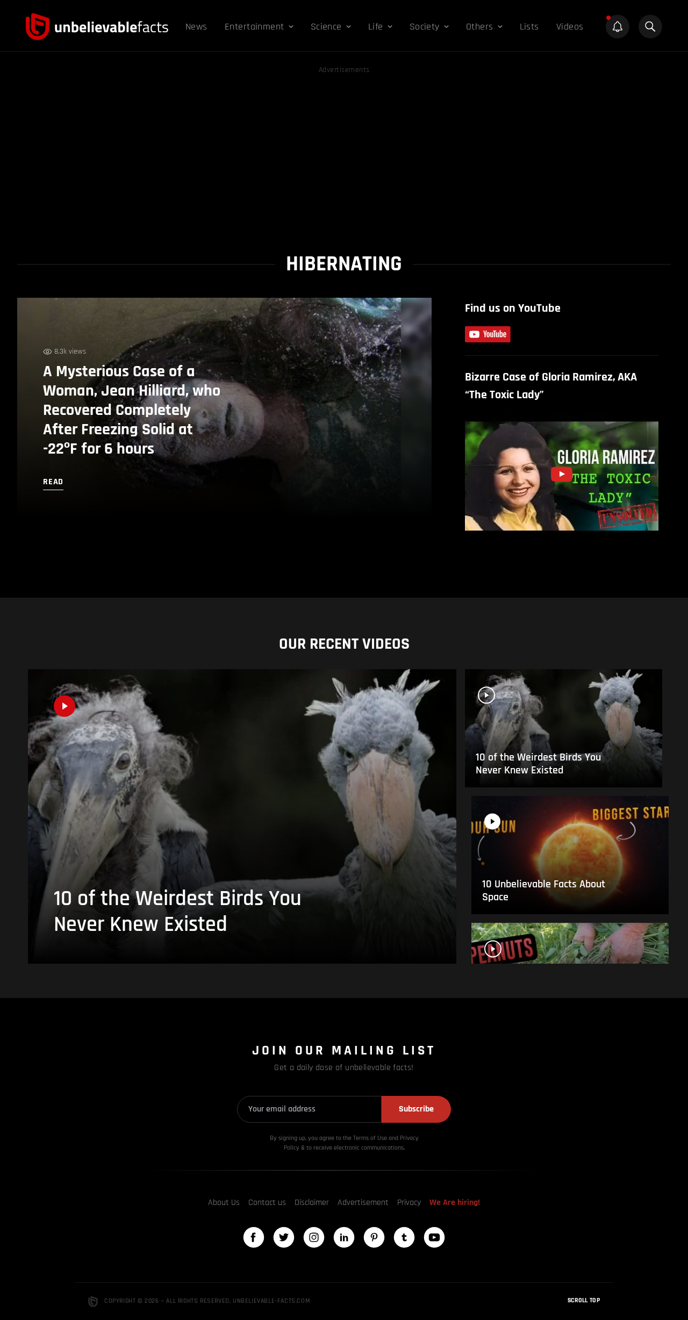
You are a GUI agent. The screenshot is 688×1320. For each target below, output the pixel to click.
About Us (224, 1202)
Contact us (267, 1202)
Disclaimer (312, 1202)
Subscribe (416, 1109)
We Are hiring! (454, 1202)
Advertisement (363, 1202)
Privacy (409, 1202)
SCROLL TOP (584, 1300)
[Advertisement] (344, 151)
